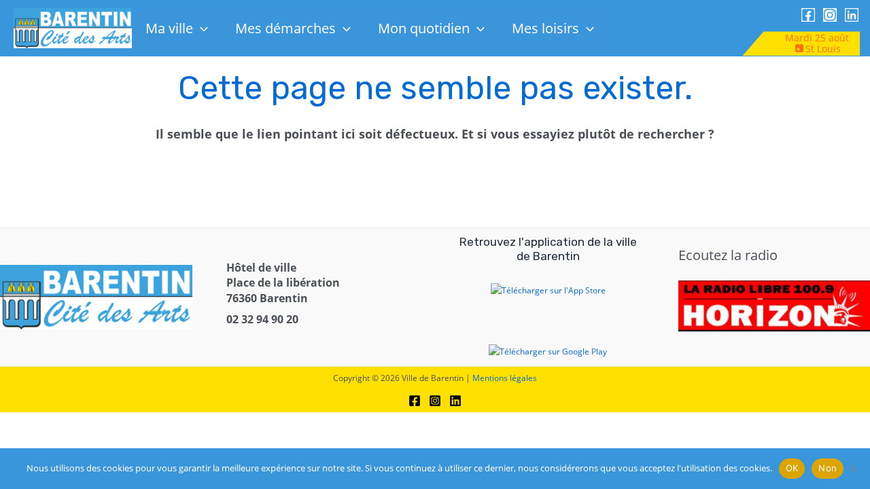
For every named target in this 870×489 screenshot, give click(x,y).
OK (792, 468)
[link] (73, 27)
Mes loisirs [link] (545, 28)
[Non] (853, 468)
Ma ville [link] (169, 28)
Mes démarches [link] (285, 28)
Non (827, 468)
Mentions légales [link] (504, 378)
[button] (200, 28)
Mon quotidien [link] (424, 28)
